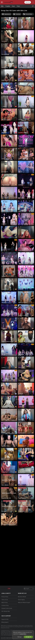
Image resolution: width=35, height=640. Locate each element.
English (27, 588)
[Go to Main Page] (11, 2)
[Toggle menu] (2, 2)
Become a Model (22, 596)
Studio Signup (21, 599)
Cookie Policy (22, 634)
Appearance (7, 14)
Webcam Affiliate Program (24, 602)
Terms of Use (4, 599)
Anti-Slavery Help (5, 611)
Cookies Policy (5, 605)
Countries (18, 14)
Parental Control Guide (6, 608)
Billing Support (4, 622)
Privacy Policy (4, 596)
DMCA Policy (4, 602)
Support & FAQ (4, 619)
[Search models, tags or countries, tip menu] (32, 6)
